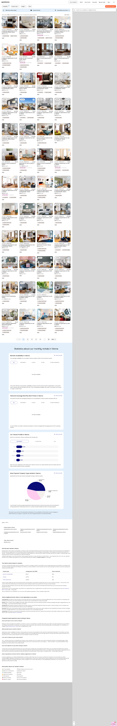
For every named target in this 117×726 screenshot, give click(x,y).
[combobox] (94, 10)
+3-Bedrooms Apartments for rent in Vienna (11, 532)
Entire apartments (7, 579)
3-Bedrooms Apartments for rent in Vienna (60, 530)
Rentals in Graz (7, 542)
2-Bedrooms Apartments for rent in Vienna (44, 530)
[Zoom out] (74, 724)
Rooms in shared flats (8, 574)
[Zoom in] (74, 722)
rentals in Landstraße (17, 612)
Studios (4, 577)
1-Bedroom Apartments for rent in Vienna (27, 530)
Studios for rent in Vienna (42, 532)
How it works (87, 2)
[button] (109, 2)
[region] (94, 367)
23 (48, 339)
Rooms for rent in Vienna (25, 532)
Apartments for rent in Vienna (10, 529)
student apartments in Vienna (12, 626)
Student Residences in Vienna (59, 532)
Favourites (94, 2)
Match (81, 2)
